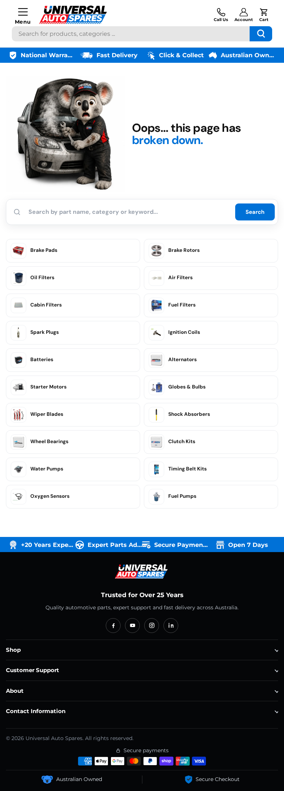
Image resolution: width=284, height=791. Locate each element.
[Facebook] (113, 625)
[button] (264, 14)
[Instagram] (151, 625)
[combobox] (142, 33)
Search (255, 212)
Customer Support (32, 670)
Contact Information (35, 711)
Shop (13, 649)
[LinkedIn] (170, 625)
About (15, 690)
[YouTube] (132, 625)
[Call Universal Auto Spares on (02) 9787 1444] (221, 14)
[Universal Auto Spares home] (141, 572)
